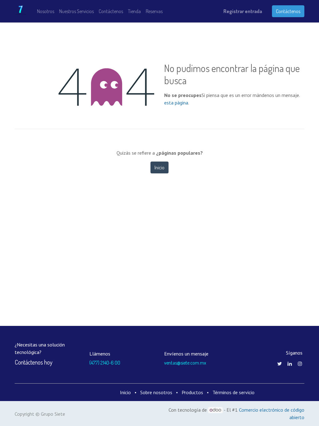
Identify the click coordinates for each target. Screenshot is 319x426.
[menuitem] (46, 11)
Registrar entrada (242, 11)
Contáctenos (288, 11)
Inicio (159, 167)
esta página (176, 102)
